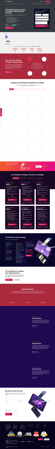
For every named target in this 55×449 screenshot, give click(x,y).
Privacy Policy (47, 446)
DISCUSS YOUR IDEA (9, 72)
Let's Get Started (8, 279)
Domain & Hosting (30, 425)
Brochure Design (22, 428)
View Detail (12, 220)
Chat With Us (17, 279)
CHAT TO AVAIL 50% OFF (48, 3)
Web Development (8, 426)
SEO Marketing (15, 425)
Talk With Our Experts (9, 27)
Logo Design (22, 425)
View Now (28, 255)
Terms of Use (42, 446)
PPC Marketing (15, 426)
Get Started (48, 1)
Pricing (37, 425)
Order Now (12, 199)
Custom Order (45, 166)
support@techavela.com (42, 1)
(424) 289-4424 (35, 3)
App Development (8, 425)
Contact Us (40, 439)
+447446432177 (41, 3)
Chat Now (38, 166)
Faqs (44, 426)
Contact (45, 425)
